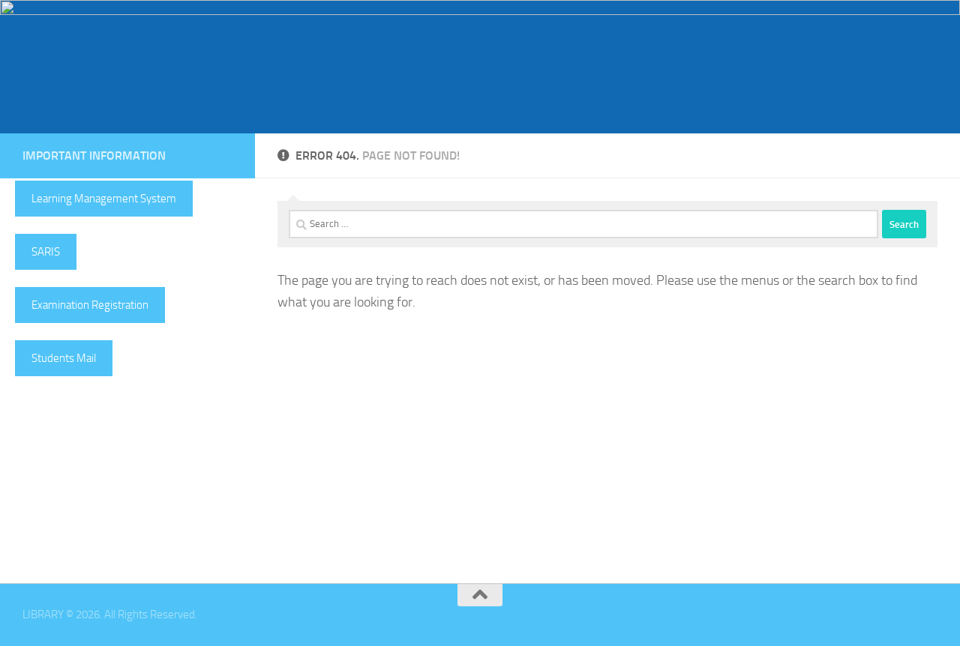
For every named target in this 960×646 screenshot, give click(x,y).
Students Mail (64, 358)
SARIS (46, 252)
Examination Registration (90, 305)
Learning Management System (104, 198)
